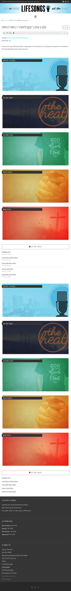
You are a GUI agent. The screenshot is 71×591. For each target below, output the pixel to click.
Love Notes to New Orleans (10, 257)
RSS (10, 41)
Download (24, 38)
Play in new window (14, 38)
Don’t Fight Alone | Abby (9, 263)
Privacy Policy (6, 579)
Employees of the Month (9, 274)
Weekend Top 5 (6, 252)
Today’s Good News (7, 269)
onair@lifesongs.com (9, 576)
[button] (35, 16)
